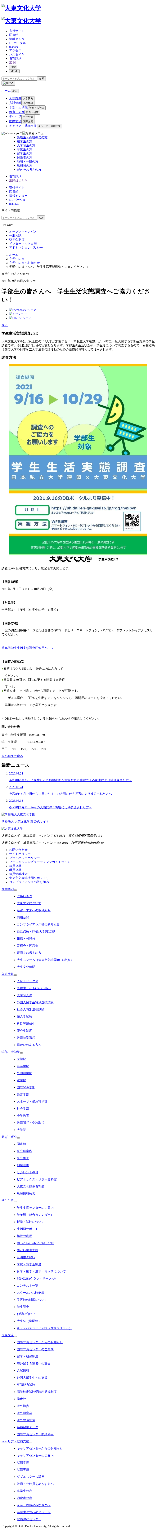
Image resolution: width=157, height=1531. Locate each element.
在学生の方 (17, 258)
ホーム (13, 254)
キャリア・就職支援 (23, 125)
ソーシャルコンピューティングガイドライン (39, 861)
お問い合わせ (18, 849)
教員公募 (15, 866)
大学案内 (15, 98)
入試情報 (15, 102)
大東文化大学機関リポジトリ (29, 878)
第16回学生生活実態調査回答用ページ (28, 648)
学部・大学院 (18, 107)
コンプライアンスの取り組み (29, 882)
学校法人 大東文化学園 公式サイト (25, 821)
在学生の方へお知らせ (24, 262)
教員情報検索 (18, 874)
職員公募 (15, 870)
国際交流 (15, 121)
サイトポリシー (20, 853)
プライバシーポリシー (24, 857)
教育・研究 (17, 112)
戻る (14, 90)
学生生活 (15, 116)
